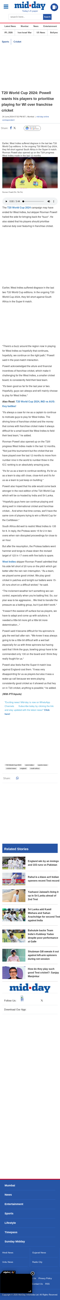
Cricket (17, 41)
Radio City (37, 1262)
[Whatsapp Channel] (24, 134)
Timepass (11, 1232)
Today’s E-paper (30, 11)
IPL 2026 (8, 32)
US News (41, 32)
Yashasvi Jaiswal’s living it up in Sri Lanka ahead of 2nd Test (43, 896)
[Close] (32, 1273)
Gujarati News (39, 1252)
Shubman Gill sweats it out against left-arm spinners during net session (43, 955)
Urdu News (7, 1262)
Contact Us (37, 1284)
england (23, 768)
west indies (29, 765)
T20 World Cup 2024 (13, 765)
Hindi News (7, 1252)
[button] (8, 6)
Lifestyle (10, 1222)
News (35, 26)
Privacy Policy (45, 1278)
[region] (30, 67)
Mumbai (24, 26)
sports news (42, 765)
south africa (34, 768)
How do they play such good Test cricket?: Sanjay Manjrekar (43, 973)
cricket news (11, 768)
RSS (47, 1284)
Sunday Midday (15, 1241)
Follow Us (34, 128)
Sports (5, 41)
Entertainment (50, 26)
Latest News (10, 26)
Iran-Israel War (25, 32)
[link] (8, 1272)
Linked (20, 128)
